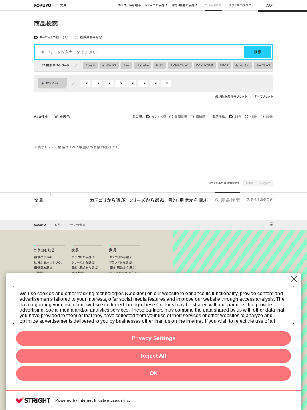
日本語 (250, 183)
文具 (63, 5)
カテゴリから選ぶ (129, 5)
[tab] (51, 37)
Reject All (153, 356)
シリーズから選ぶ (156, 5)
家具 (113, 250)
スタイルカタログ (240, 5)
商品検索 (215, 5)
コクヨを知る (44, 250)
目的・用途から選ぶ (184, 5)
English (265, 183)
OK (154, 373)
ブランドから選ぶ (120, 262)
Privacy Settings (154, 338)
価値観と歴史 (43, 268)
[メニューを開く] (269, 5)
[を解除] (86, 83)
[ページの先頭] (271, 225)
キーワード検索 (77, 224)
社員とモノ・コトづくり (48, 262)
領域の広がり (43, 257)
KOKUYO (40, 224)
